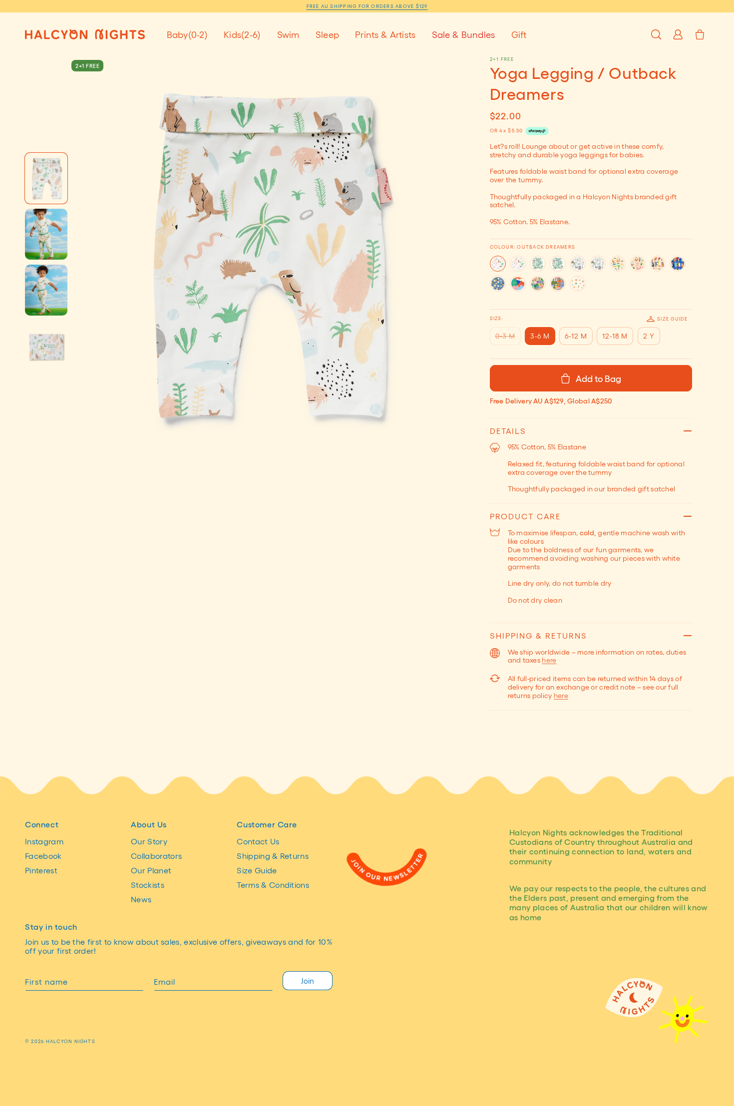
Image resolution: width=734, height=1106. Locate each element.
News (141, 899)
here (549, 660)
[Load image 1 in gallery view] (46, 178)
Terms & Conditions (273, 884)
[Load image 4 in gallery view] (46, 346)
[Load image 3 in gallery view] (46, 290)
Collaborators (156, 856)
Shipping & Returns (273, 856)
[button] (187, 34)
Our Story (149, 841)
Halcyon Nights (70, 1041)
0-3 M (508, 338)
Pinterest (41, 870)
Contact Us (258, 841)
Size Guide (672, 319)
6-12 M (576, 336)
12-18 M (615, 336)
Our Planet (151, 870)
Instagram (44, 841)
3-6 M (540, 336)
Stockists (147, 884)
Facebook (43, 856)
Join (307, 980)
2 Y (649, 336)
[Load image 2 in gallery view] (46, 234)
